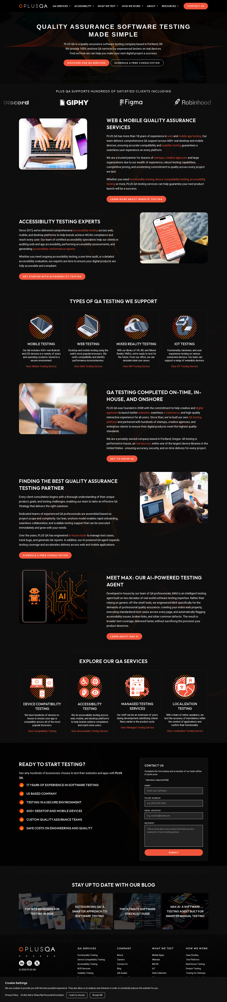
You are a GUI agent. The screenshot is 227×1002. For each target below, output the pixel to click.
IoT (153, 968)
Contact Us (122, 964)
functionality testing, (142, 179)
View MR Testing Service (136, 366)
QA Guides (122, 973)
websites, (144, 412)
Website (156, 959)
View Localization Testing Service (185, 731)
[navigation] (37, 949)
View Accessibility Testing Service (89, 731)
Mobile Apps (158, 955)
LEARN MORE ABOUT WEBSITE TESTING (136, 199)
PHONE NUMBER (153, 798)
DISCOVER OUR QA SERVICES (86, 63)
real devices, (143, 443)
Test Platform (192, 959)
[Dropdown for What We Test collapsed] (93, 6)
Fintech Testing (193, 968)
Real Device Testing (195, 964)
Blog (119, 968)
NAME (148, 785)
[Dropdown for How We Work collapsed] (142, 6)
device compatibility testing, (172, 179)
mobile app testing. (190, 136)
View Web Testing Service (88, 366)
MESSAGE (150, 823)
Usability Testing (85, 973)
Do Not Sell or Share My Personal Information (42, 995)
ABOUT (151, 6)
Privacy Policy (11, 995)
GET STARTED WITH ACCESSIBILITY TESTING (52, 276)
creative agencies (176, 157)
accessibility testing (85, 230)
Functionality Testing (88, 955)
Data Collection (159, 973)
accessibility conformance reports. (54, 248)
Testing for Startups (196, 973)
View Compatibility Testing (42, 731)
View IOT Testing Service (184, 366)
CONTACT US (195, 6)
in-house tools (77, 535)
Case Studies (192, 955)
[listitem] (42, 911)
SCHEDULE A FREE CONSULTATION (137, 63)
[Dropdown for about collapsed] (157, 6)
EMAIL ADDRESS (153, 810)
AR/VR (155, 964)
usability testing (171, 145)
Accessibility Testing (87, 964)
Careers (121, 959)
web (170, 136)
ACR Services (84, 968)
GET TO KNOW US (122, 458)
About (120, 955)
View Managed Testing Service (137, 727)
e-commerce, (172, 412)
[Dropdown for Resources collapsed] (178, 6)
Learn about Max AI (124, 636)
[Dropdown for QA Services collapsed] (70, 6)
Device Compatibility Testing (91, 959)
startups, (159, 157)
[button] (42, 911)
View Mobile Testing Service (41, 366)
